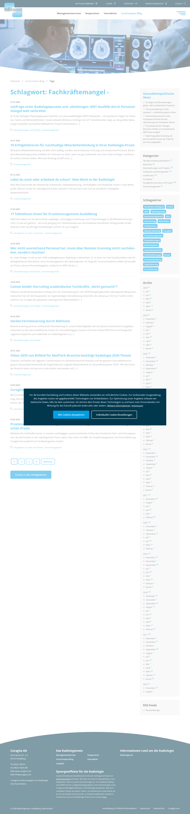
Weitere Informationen (118, 405)
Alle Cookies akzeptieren (71, 414)
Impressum (137, 405)
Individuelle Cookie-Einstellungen (114, 414)
